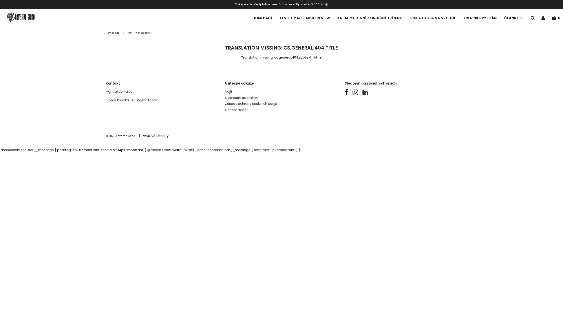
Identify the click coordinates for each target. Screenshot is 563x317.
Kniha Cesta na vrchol (433, 17)
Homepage (262, 17)
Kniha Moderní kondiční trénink (369, 17)
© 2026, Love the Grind (120, 136)
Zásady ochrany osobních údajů (251, 103)
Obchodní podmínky (241, 97)
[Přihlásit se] (543, 18)
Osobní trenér (236, 109)
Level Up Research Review (305, 17)
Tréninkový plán (480, 17)
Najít (228, 91)
